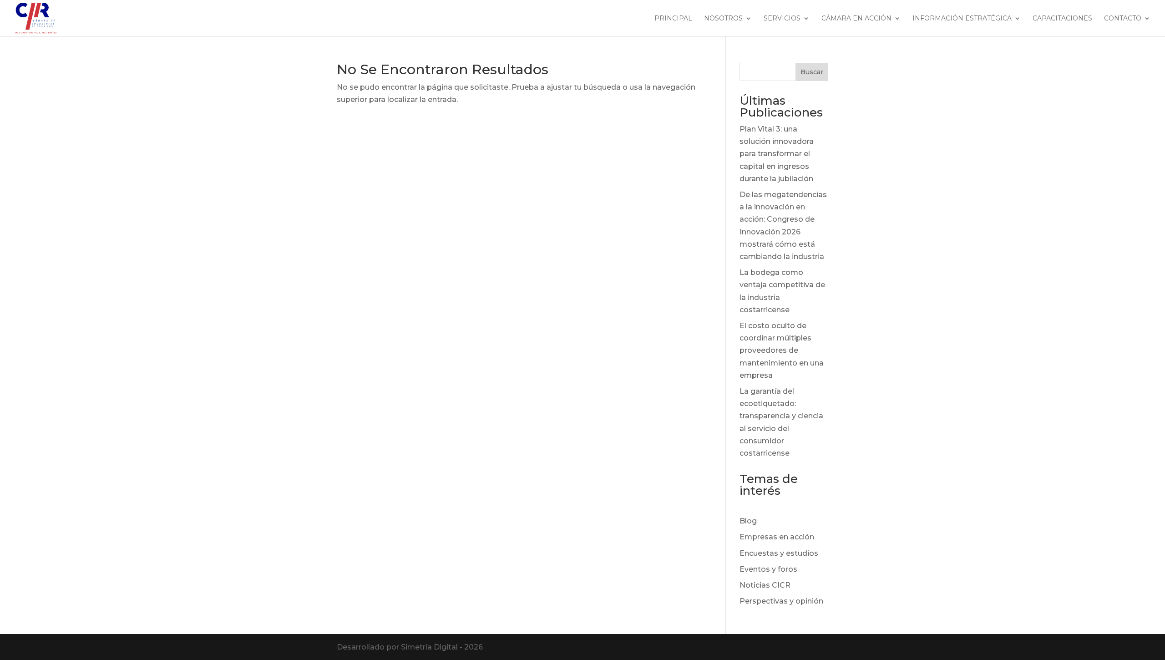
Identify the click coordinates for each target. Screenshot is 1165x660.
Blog (748, 521)
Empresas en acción (777, 537)
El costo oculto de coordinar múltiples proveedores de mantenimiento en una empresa (782, 350)
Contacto (1122, 18)
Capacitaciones (1062, 18)
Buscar (811, 72)
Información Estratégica (962, 18)
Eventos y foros (768, 569)
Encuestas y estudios (779, 553)
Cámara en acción (856, 18)
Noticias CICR (765, 585)
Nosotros (723, 18)
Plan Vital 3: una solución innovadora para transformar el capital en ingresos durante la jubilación (777, 154)
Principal (673, 18)
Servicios (782, 18)
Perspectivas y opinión (781, 601)
